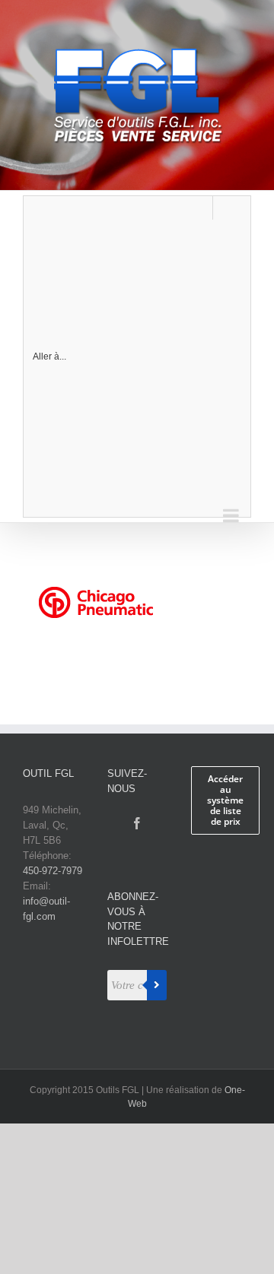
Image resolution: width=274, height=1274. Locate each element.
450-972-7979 (52, 870)
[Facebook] (137, 823)
